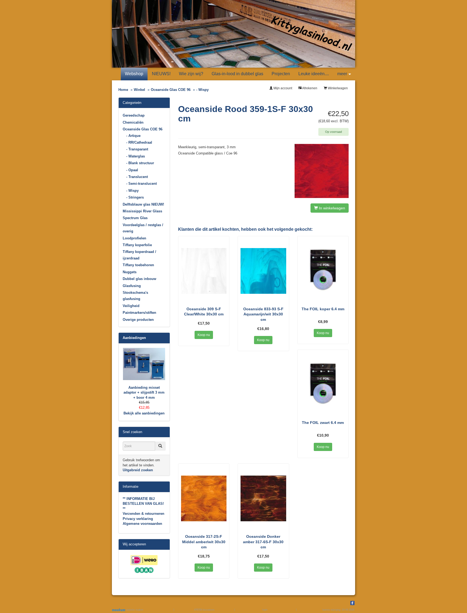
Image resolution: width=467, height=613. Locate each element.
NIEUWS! (161, 73)
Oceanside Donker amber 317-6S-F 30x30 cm (263, 541)
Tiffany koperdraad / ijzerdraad (139, 255)
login (265, 609)
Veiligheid (131, 306)
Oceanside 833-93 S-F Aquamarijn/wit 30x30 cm (263, 314)
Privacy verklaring (138, 519)
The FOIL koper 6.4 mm (323, 309)
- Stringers (135, 197)
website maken (134, 609)
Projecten (281, 73)
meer (342, 73)
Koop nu (204, 335)
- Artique (133, 136)
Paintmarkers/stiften (139, 313)
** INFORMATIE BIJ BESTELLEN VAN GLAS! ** (143, 504)
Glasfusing (132, 286)
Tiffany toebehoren (138, 265)
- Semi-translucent (141, 184)
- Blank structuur (140, 163)
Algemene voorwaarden (142, 524)
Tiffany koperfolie (137, 245)
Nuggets (129, 272)
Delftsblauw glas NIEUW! (143, 204)
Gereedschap (134, 115)
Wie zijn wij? (191, 73)
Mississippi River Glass (142, 211)
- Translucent (137, 177)
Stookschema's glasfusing (135, 296)
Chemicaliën (133, 122)
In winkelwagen (331, 208)
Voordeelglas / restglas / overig (143, 228)
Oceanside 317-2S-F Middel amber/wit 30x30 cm (203, 541)
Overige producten (138, 320)
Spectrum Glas (135, 218)
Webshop (134, 73)
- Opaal (132, 170)
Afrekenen (309, 88)
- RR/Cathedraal (139, 142)
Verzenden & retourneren (143, 514)
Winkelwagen (337, 88)
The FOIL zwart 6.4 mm (323, 422)
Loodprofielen (134, 238)
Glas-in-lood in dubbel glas (237, 73)
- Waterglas (135, 156)
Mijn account (282, 88)
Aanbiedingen (134, 338)
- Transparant (137, 149)
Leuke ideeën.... (313, 73)
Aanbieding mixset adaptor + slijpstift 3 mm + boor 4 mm (144, 392)
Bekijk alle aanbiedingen (144, 413)
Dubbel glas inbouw (139, 279)
